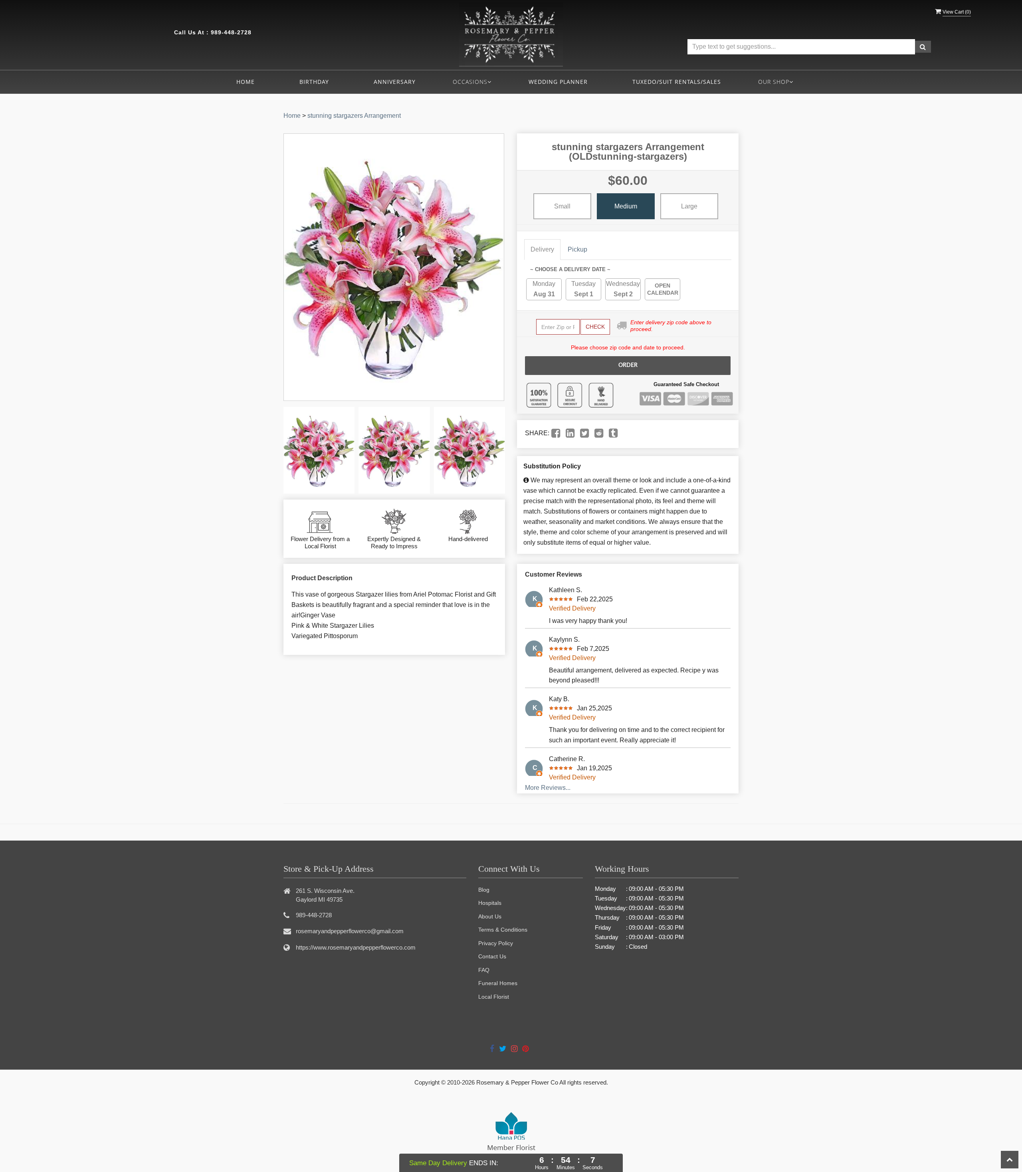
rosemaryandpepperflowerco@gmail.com (350, 931)
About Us (489, 916)
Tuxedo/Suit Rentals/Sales (676, 81)
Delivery (542, 249)
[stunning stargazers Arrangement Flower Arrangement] (319, 450)
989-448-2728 (231, 32)
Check (595, 326)
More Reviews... (547, 787)
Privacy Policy (495, 943)
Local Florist (493, 997)
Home (245, 81)
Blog (483, 889)
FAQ (483, 970)
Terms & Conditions (502, 929)
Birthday (314, 81)
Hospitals (489, 903)
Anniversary (395, 81)
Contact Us (492, 956)
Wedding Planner (558, 81)
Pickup (577, 249)
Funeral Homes (497, 983)
